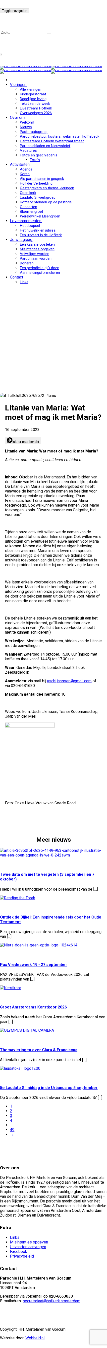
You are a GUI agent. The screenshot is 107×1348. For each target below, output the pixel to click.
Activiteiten (20, 164)
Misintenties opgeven (37, 249)
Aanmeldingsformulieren (40, 272)
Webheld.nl (35, 1338)
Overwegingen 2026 (36, 113)
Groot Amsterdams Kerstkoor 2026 (33, 1007)
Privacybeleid (22, 1256)
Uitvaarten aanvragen (28, 1246)
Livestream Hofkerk (36, 108)
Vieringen (18, 84)
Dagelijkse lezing (33, 99)
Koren (25, 174)
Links (24, 282)
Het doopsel (30, 225)
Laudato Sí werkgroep (37, 197)
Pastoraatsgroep (34, 131)
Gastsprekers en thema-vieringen (47, 188)
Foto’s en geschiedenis (38, 155)
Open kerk (28, 193)
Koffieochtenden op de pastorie (46, 202)
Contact (16, 277)
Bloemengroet (31, 211)
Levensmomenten (25, 220)
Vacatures (28, 150)
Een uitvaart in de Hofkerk (41, 235)
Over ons (18, 117)
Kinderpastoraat (33, 94)
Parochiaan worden (36, 258)
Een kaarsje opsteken (37, 244)
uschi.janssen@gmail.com (69, 681)
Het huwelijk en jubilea (37, 230)
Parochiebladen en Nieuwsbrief (45, 146)
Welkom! (27, 122)
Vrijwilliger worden (34, 254)
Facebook (18, 1251)
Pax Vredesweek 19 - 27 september (33, 964)
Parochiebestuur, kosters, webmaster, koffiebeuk (59, 136)
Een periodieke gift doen (39, 268)
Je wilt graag (21, 239)
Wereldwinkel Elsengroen (40, 216)
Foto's (35, 160)
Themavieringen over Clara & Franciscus (38, 1050)
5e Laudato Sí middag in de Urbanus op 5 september (49, 1087)
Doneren (27, 263)
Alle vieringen (30, 89)
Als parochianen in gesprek (42, 178)
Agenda (26, 169)
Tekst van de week (35, 103)
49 (12, 1129)
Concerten (28, 207)
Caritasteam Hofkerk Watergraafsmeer (52, 141)
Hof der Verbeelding (36, 183)
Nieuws (26, 127)
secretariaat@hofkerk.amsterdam (51, 1301)
